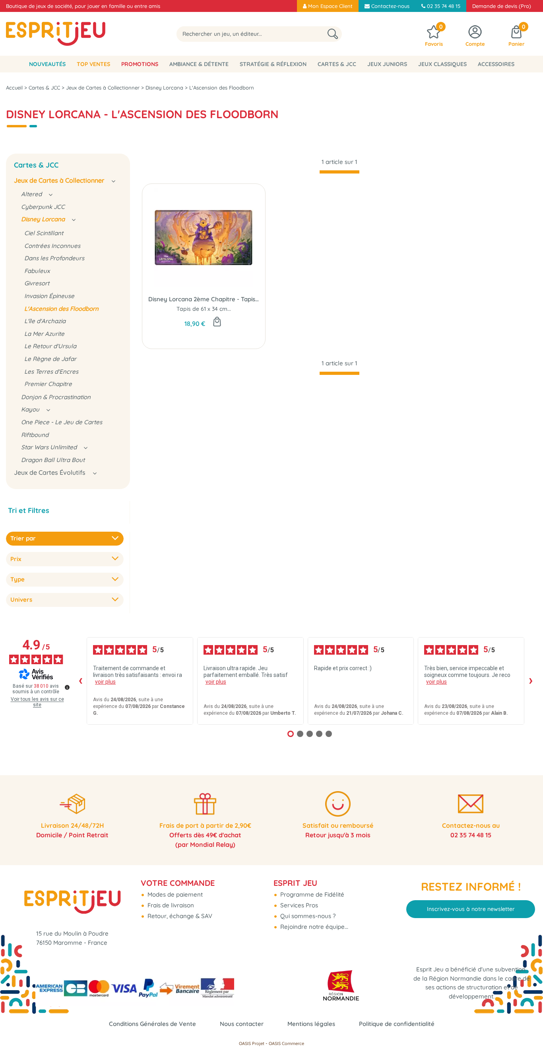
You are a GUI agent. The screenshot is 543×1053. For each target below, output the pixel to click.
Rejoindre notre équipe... (313, 926)
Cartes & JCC (337, 64)
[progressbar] (339, 172)
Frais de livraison (170, 905)
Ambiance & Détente (199, 64)
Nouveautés (47, 64)
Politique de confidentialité (396, 1024)
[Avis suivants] (530, 680)
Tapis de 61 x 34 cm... (203, 308)
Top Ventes (93, 64)
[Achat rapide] (217, 322)
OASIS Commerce (286, 1043)
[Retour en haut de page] (527, 1029)
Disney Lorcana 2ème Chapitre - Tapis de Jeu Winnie (203, 299)
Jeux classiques (442, 64)
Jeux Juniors (387, 64)
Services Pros (298, 905)
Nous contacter (242, 1024)
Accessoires (496, 64)
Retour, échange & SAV (179, 916)
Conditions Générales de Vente (152, 1024)
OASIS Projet (251, 1043)
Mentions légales (311, 1024)
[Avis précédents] (80, 680)
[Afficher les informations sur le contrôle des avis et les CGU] (67, 687)
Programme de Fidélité (311, 894)
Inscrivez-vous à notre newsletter (471, 909)
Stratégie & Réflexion (273, 64)
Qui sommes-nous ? (307, 916)
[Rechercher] (332, 34)
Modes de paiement (174, 894)
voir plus (105, 682)
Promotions (139, 64)
